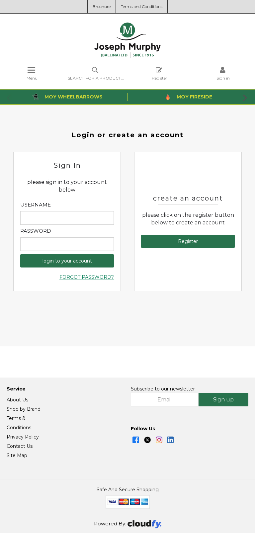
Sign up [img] (223, 399)
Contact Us (20, 446)
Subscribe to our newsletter (163, 389)
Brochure (102, 6)
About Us (17, 400)
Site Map (17, 455)
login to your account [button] (67, 261)
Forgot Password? (86, 277)
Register (159, 78)
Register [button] (188, 241)
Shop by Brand (24, 409)
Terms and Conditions (141, 6)
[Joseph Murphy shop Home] (127, 56)
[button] (9, 97)
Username (35, 205)
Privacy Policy (23, 437)
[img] (135, 440)
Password (35, 231)
